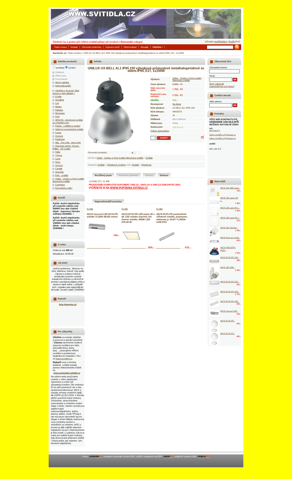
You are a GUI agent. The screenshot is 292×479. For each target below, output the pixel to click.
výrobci (71, 68)
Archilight (59, 100)
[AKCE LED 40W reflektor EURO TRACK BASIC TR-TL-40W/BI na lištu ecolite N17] (214, 273)
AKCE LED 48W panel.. (230, 188)
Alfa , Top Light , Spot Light (68, 142)
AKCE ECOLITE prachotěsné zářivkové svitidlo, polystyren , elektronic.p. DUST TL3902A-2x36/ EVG (172, 218)
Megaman (60, 113)
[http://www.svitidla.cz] (146, 24)
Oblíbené (59, 72)
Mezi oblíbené (179, 119)
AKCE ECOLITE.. (227, 321)
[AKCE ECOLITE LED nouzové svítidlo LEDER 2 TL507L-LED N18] (214, 261)
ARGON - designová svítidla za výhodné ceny (67, 121)
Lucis (57, 158)
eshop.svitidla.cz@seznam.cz (222, 134)
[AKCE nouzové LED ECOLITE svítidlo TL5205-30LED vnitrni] (97, 226)
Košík (232, 41)
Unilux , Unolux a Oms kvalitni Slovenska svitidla (120, 158)
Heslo (212, 76)
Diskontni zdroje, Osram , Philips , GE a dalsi (66, 147)
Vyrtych (59, 165)
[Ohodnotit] (174, 127)
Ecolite (58, 96)
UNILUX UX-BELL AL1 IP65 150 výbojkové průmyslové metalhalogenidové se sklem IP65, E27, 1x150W (134, 53)
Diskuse (164, 175)
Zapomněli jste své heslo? (221, 86)
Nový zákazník (216, 84)
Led (57, 103)
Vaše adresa (215, 101)
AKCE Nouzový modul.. (230, 238)
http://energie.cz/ (68, 304)
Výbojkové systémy (116, 165)
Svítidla (149, 158)
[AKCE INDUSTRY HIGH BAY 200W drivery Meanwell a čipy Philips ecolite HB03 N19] (214, 251)
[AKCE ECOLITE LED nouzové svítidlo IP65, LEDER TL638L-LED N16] (214, 283)
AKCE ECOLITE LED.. (229, 258)
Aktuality (144, 47)
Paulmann (60, 139)
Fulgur (58, 132)
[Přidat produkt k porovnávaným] (133, 153)
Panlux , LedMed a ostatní (67, 126)
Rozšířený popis (103, 175)
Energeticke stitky (64, 188)
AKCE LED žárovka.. (229, 228)
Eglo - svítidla (61, 175)
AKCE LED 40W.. (227, 267)
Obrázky (149, 175)
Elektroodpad (130, 47)
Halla (57, 152)
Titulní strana (60, 47)
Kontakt (74, 47)
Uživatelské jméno (218, 67)
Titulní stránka (74, 53)
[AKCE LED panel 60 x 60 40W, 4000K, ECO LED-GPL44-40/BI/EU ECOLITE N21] (214, 222)
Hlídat (175, 123)
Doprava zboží (112, 47)
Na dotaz (176, 104)
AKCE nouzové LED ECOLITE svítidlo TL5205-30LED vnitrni (102, 215)
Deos (57, 162)
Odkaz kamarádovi (160, 131)
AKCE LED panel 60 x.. (230, 208)
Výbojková (146, 165)
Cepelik (58, 168)
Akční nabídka (62, 82)
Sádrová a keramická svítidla (69, 129)
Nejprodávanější (63, 86)
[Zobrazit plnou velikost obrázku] (114, 111)
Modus (58, 106)
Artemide (59, 172)
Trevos (58, 155)
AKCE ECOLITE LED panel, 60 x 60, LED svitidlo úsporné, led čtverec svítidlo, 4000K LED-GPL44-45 (138, 218)
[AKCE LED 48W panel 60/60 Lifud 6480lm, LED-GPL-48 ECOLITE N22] (214, 192)
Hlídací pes (60, 75)
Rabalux (59, 110)
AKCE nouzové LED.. (229, 311)
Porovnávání (61, 79)
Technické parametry (128, 175)
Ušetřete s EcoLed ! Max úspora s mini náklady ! (65, 91)
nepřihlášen (220, 41)
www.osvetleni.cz (64, 358)
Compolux (60, 184)
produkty (60, 68)
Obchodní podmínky (92, 47)
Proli (57, 116)
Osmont (59, 136)
